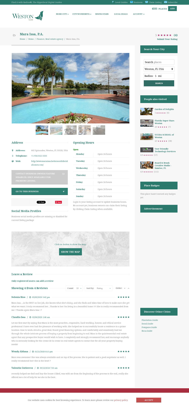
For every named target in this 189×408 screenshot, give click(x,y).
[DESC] (124, 288)
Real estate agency (54, 39)
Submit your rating (167, 39)
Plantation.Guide (150, 320)
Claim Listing (155, 2)
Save (59, 202)
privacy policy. (121, 400)
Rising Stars (102, 14)
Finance (40, 39)
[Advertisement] (159, 256)
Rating (100, 288)
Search (149, 62)
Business (138, 2)
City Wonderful (81, 14)
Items (31, 39)
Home (22, 39)
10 (77, 288)
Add (172, 8)
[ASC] (128, 288)
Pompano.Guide (149, 327)
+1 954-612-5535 (39, 155)
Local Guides (121, 2)
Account (138, 14)
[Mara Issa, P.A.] (42, 131)
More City (61, 14)
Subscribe (173, 2)
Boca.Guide (147, 331)
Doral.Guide (147, 323)
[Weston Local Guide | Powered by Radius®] (27, 19)
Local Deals (121, 14)
